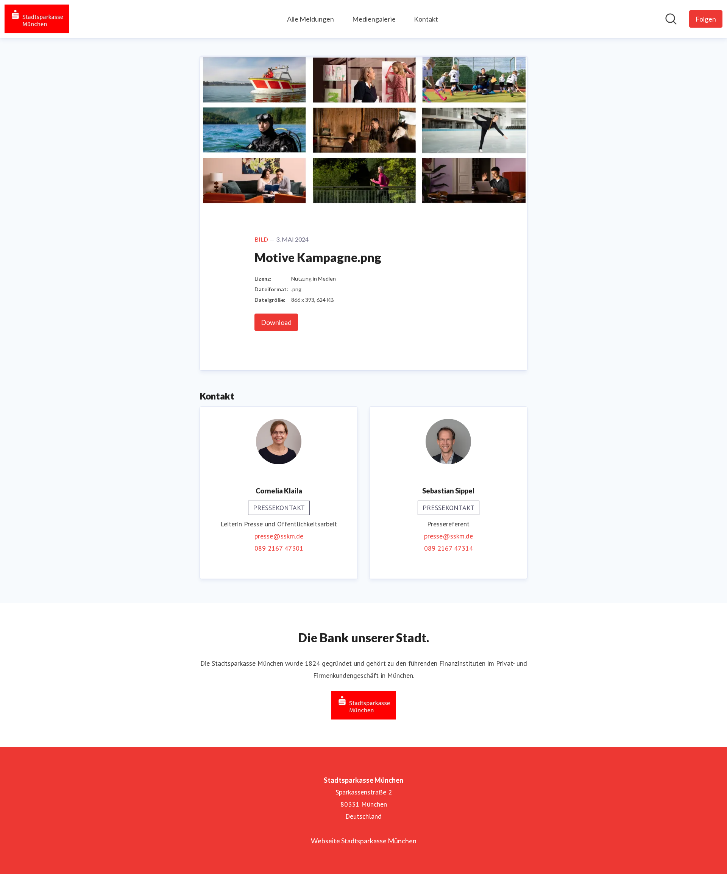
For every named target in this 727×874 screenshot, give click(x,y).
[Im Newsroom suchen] (671, 19)
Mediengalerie (374, 19)
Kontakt (426, 19)
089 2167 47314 (448, 548)
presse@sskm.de (278, 536)
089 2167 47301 (278, 548)
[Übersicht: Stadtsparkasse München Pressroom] (37, 19)
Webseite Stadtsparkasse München (364, 841)
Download (276, 322)
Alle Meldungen (310, 19)
